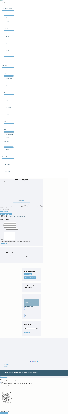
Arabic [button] (5, 73)
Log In (8, 215)
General (5, 117)
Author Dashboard (7, 164)
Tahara (7, 96)
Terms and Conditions (28, 372)
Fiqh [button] (5, 92)
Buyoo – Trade (8, 107)
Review (2, 239)
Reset (6, 413)
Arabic (7, 32)
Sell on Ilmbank (7, 364)
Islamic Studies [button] (4, 65)
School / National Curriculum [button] (7, 8)
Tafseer (7, 149)
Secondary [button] (6, 28)
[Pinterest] (35, 361)
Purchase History (7, 171)
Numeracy (8, 21)
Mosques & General (9, 134)
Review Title (3, 228)
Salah (7, 100)
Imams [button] (5, 129)
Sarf (6, 85)
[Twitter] (34, 361)
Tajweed (7, 152)
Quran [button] (5, 144)
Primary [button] (5, 13)
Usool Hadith (8, 126)
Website (2, 226)
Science (7, 24)
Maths (7, 39)
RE (6, 46)
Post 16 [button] (5, 53)
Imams (23, 202)
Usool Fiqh (8, 114)
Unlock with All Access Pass (6, 214)
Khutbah (7, 137)
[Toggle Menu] (8, 10)
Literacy (7, 17)
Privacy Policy (35, 372)
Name (2, 222)
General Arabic (8, 88)
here (2, 209)
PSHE (7, 43)
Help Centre (6, 367)
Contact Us (6, 366)
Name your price (27, 327)
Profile (5, 168)
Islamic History (6, 141)
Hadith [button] (5, 121)
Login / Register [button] (5, 156)
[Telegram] (37, 361)
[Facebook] (30, 361)
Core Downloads (16, 202)
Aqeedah (5, 70)
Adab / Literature (9, 78)
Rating (2, 230)
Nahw (7, 81)
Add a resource (6, 161)
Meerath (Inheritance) (10, 110)
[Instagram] (32, 361)
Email (2, 224)
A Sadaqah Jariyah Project (18, 372)
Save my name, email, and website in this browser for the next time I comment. (16, 241)
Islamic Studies (27, 202)
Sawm (7, 103)
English (7, 36)
